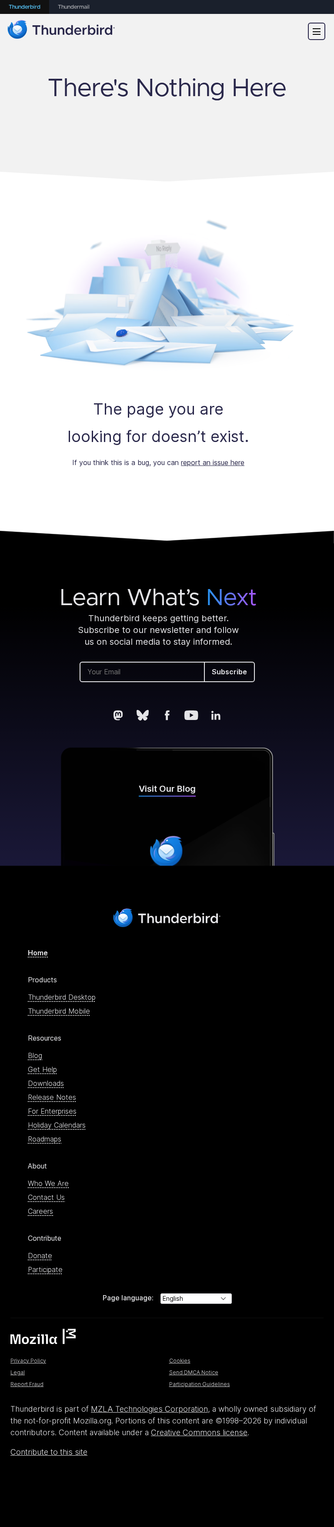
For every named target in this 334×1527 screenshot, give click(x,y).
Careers (40, 1211)
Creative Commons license (199, 1432)
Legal (17, 1372)
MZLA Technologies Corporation (149, 1408)
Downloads (46, 1083)
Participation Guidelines (199, 1384)
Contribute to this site (48, 1452)
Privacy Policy (28, 1360)
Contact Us (46, 1197)
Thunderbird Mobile (59, 1011)
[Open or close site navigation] (316, 31)
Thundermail (74, 7)
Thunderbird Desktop (62, 997)
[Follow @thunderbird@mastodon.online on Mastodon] (118, 715)
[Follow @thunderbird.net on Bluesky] (143, 715)
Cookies (179, 1360)
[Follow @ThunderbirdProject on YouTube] (191, 715)
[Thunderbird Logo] (61, 31)
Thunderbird (24, 7)
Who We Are (48, 1183)
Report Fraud (26, 1384)
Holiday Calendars (57, 1125)
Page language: (128, 1297)
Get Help (42, 1069)
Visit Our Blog (167, 789)
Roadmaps (44, 1139)
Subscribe (229, 671)
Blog (35, 1055)
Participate (45, 1269)
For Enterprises (52, 1111)
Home (38, 952)
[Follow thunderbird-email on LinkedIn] (216, 715)
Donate (40, 1255)
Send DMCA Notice (193, 1372)
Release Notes (52, 1097)
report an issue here (212, 462)
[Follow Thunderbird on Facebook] (167, 715)
